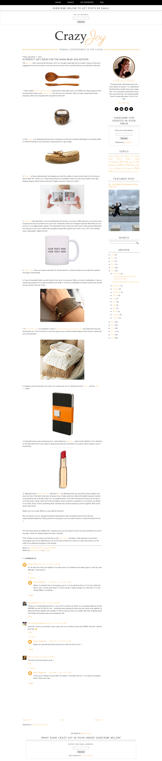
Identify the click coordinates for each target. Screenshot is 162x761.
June (115, 302)
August (115, 295)
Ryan (59, 493)
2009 (113, 338)
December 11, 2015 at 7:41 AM (60, 582)
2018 (113, 261)
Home (58, 2)
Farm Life (129, 156)
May (114, 305)
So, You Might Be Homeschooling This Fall (123, 185)
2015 (113, 271)
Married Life (113, 165)
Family (70, 2)
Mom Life (124, 164)
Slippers (27, 176)
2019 (113, 258)
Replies (32, 578)
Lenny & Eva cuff (31, 329)
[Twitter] (126, 110)
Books (111, 156)
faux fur (85, 386)
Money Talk (134, 165)
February (116, 314)
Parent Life (120, 168)
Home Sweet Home (128, 158)
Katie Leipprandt (39, 582)
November (117, 286)
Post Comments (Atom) (40, 724)
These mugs (28, 270)
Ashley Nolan (33, 564)
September (117, 292)
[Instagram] (121, 110)
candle (30, 139)
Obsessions (112, 168)
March (115, 311)
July (114, 298)
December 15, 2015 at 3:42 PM (43, 657)
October (116, 289)
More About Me (124, 103)
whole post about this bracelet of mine (69, 329)
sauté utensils (47, 93)
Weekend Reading (125, 172)
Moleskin (70, 441)
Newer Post (27, 720)
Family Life (119, 156)
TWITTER (43, 548)
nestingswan (33, 603)
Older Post (98, 720)
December (117, 273)
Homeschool (114, 161)
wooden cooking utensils (42, 91)
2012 (113, 328)
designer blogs (86, 733)
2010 (113, 334)
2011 (113, 331)
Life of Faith (134, 161)
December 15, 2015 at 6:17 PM (60, 672)
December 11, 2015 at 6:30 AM (49, 564)
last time (29, 63)
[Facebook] (117, 110)
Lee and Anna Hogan (36, 623)
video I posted (64, 538)
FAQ (102, 2)
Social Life (116, 172)
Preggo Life (130, 168)
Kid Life (124, 161)
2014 (113, 322)
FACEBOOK (34, 548)
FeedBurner (128, 142)
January (116, 318)
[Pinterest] (131, 110)
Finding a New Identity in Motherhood (125, 282)
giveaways (135, 172)
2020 (113, 255)
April (29, 657)
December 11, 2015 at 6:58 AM (49, 603)
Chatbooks (28, 221)
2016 (113, 267)
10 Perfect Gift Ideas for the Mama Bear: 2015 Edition (124, 277)
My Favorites (87, 2)
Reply (30, 573)
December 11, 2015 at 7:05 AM (55, 623)
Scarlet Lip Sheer (43, 493)
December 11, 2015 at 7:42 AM (60, 641)
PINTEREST (52, 548)
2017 (113, 264)
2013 (113, 325)
